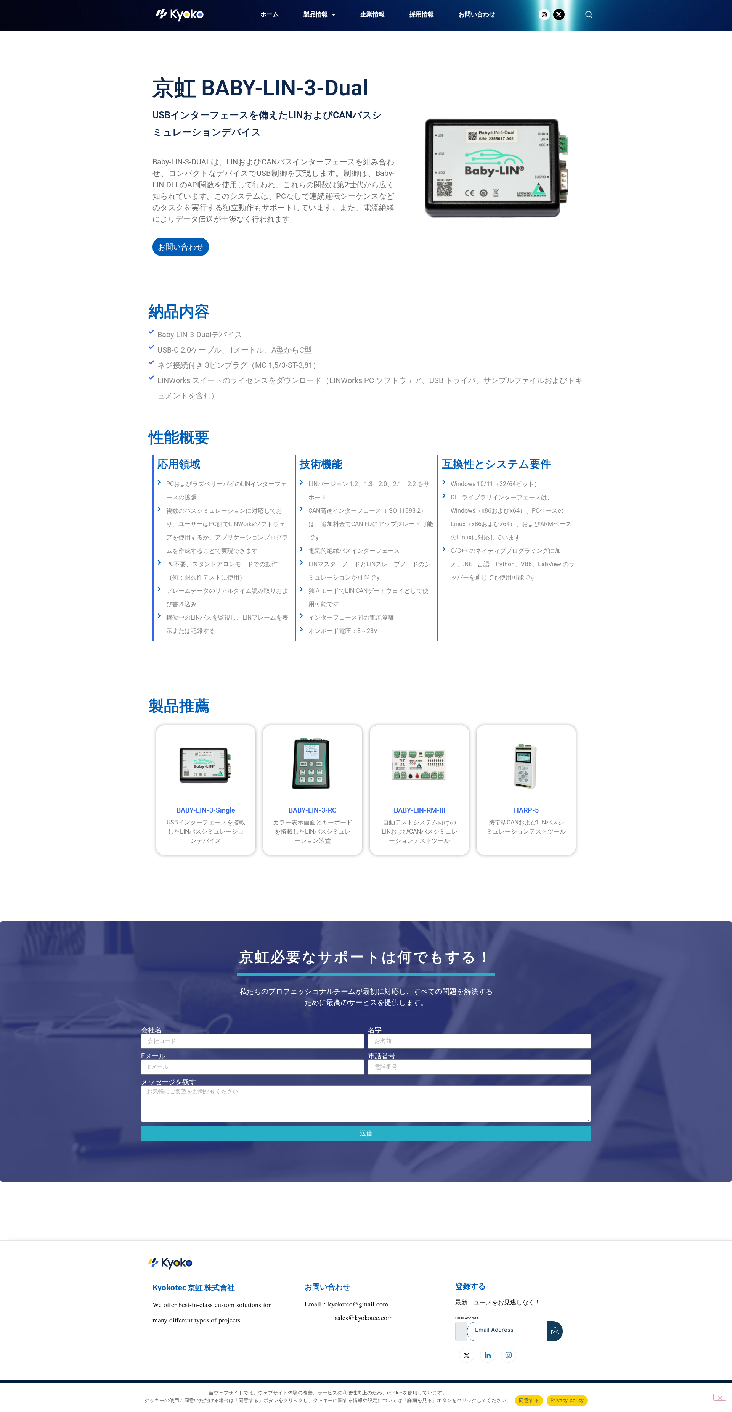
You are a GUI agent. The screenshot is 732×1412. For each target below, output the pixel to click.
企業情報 (372, 14)
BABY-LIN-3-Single (206, 810)
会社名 (151, 1030)
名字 (375, 1030)
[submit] (555, 1331)
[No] (719, 1397)
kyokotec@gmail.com (358, 1303)
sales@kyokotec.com (364, 1317)
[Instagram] (544, 14)
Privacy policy (567, 1400)
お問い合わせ (477, 14)
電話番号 (381, 1056)
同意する (529, 1400)
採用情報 (421, 14)
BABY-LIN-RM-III (419, 810)
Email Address (466, 1318)
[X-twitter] (559, 14)
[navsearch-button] (589, 15)
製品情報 (315, 14)
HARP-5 (526, 810)
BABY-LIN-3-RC (313, 810)
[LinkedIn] (487, 1355)
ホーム (269, 14)
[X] (466, 1355)
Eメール (153, 1056)
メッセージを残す (168, 1082)
